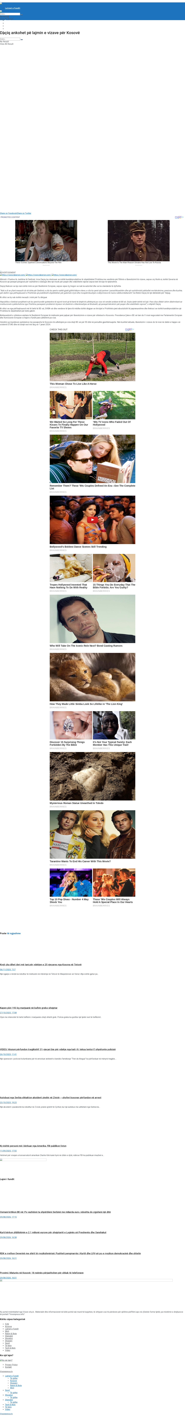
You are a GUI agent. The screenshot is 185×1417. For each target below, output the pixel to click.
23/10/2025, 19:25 (8, 1102)
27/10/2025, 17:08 (8, 1013)
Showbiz (9, 23)
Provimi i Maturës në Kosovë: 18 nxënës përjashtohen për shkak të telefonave (42, 1272)
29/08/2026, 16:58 (8, 1237)
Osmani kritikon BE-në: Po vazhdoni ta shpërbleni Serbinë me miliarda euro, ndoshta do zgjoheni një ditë (55, 1212)
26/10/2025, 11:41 (8, 1054)
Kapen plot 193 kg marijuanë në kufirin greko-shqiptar (29, 1008)
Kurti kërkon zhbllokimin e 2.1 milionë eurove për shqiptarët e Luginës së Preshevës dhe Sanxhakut (53, 1232)
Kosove (8, 1326)
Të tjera (9, 28)
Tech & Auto (10, 1348)
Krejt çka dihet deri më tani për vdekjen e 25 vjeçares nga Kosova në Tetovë (41, 964)
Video (7, 1350)
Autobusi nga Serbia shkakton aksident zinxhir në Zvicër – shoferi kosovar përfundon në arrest (50, 1097)
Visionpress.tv (6, 1371)
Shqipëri (8, 1341)
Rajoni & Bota (16, 15)
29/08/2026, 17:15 (8, 1217)
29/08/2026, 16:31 (8, 1258)
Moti (7, 1331)
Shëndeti (9, 26)
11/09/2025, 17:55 (8, 1151)
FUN (7, 1324)
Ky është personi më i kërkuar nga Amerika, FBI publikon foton (33, 1146)
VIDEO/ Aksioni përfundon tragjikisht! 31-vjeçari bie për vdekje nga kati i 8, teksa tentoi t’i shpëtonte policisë (58, 1049)
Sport (8, 20)
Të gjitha (13, 1378)
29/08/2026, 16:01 (8, 1278)
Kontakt (8, 1367)
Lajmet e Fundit (12, 8)
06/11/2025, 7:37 (7, 969)
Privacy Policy (11, 1365)
